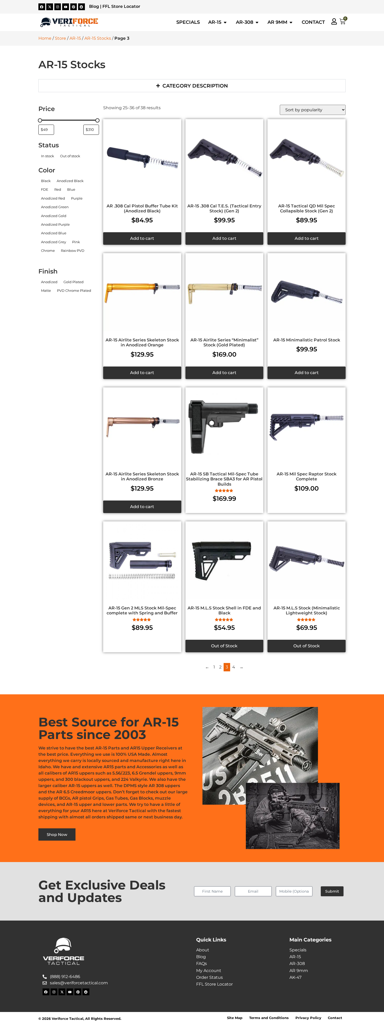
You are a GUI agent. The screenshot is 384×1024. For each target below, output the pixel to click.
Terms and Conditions (269, 1018)
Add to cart (142, 238)
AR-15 (75, 38)
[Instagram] (57, 6)
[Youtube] (65, 6)
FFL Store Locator (121, 6)
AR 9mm (298, 970)
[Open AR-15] (225, 22)
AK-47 (295, 977)
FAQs (201, 963)
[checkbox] (47, 156)
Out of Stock (224, 645)
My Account (208, 970)
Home (44, 38)
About (202, 949)
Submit (332, 891)
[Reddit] (81, 6)
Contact (335, 1018)
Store (60, 38)
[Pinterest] (73, 6)
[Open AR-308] (257, 22)
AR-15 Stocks (97, 38)
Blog (94, 6)
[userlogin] (334, 21)
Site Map (234, 1018)
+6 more (46, 257)
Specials (297, 949)
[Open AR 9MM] (291, 22)
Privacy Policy (308, 1018)
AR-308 (297, 963)
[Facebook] (41, 6)
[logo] (69, 22)
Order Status (209, 977)
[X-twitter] (49, 6)
